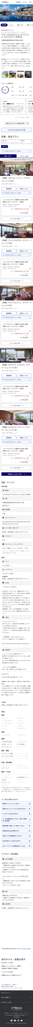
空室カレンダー (24, 189)
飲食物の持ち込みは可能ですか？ (11, 831)
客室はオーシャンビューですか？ (11, 803)
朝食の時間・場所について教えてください (13, 825)
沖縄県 (19, 966)
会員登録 (18, 2)
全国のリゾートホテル (8, 966)
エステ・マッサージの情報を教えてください (14, 846)
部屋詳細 (8, 189)
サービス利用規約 (14, 1013)
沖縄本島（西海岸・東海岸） (10, 968)
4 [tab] (17, 361)
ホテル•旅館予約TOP (6, 984)
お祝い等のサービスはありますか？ (12, 841)
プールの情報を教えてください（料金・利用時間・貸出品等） (15, 819)
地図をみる (5, 505)
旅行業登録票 (16, 1017)
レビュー (12, 25)
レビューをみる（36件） (22, 117)
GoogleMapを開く (26, 948)
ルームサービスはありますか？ (11, 813)
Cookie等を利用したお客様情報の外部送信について (16, 1015)
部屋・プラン (20, 25)
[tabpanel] (16, 12)
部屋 (8, 156)
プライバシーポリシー (23, 1013)
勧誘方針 (7, 1013)
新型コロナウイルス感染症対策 (15, 123)
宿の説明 (4, 25)
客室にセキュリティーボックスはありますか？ (15, 808)
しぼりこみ (4, 146)
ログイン (25, 2)
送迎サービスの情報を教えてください (12, 836)
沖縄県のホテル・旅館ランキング (11, 975)
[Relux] (4, 1)
